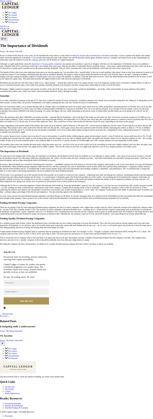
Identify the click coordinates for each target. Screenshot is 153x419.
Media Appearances (12, 393)
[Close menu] (2, 343)
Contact (8, 391)
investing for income (77, 55)
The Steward (9, 387)
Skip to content (5, 1)
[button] (76, 26)
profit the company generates (35, 60)
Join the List (4, 28)
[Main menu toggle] (4, 39)
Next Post (5, 316)
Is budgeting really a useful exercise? (18, 326)
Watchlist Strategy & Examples (16, 408)
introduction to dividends (100, 55)
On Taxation (6, 335)
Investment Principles (13, 403)
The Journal (9, 389)
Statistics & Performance (14, 406)
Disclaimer (9, 416)
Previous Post (6, 314)
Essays (2, 51)
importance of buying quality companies (47, 64)
